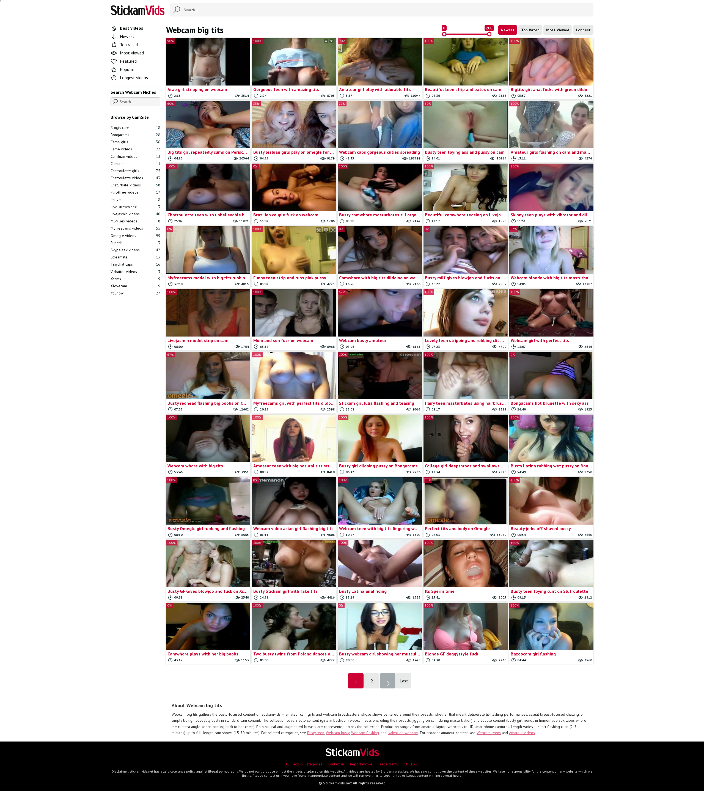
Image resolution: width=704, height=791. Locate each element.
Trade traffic (388, 764)
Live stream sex (135, 206)
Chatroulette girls (135, 170)
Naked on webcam (403, 732)
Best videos (131, 28)
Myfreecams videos (135, 228)
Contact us (336, 764)
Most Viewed (557, 29)
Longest (583, 29)
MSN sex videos (135, 221)
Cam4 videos (135, 149)
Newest (508, 29)
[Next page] (387, 680)
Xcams (135, 278)
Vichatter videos (135, 271)
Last (404, 680)
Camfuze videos (135, 156)
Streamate (135, 257)
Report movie (361, 764)
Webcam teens (489, 732)
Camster (135, 163)
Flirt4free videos (135, 192)
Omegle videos (135, 235)
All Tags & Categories (303, 764)
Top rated (129, 44)
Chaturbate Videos (135, 185)
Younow (135, 293)
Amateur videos (522, 732)
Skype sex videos (135, 249)
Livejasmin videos (135, 213)
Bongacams (135, 134)
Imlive (135, 199)
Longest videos (134, 77)
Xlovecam (135, 285)
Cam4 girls (135, 141)
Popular (127, 69)
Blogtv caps (135, 127)
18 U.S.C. (411, 764)
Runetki (135, 242)
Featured (128, 61)
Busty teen (315, 732)
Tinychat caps (135, 264)
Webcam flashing (365, 732)
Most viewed (132, 53)
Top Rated (530, 29)
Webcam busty (338, 732)
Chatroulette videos (135, 177)
